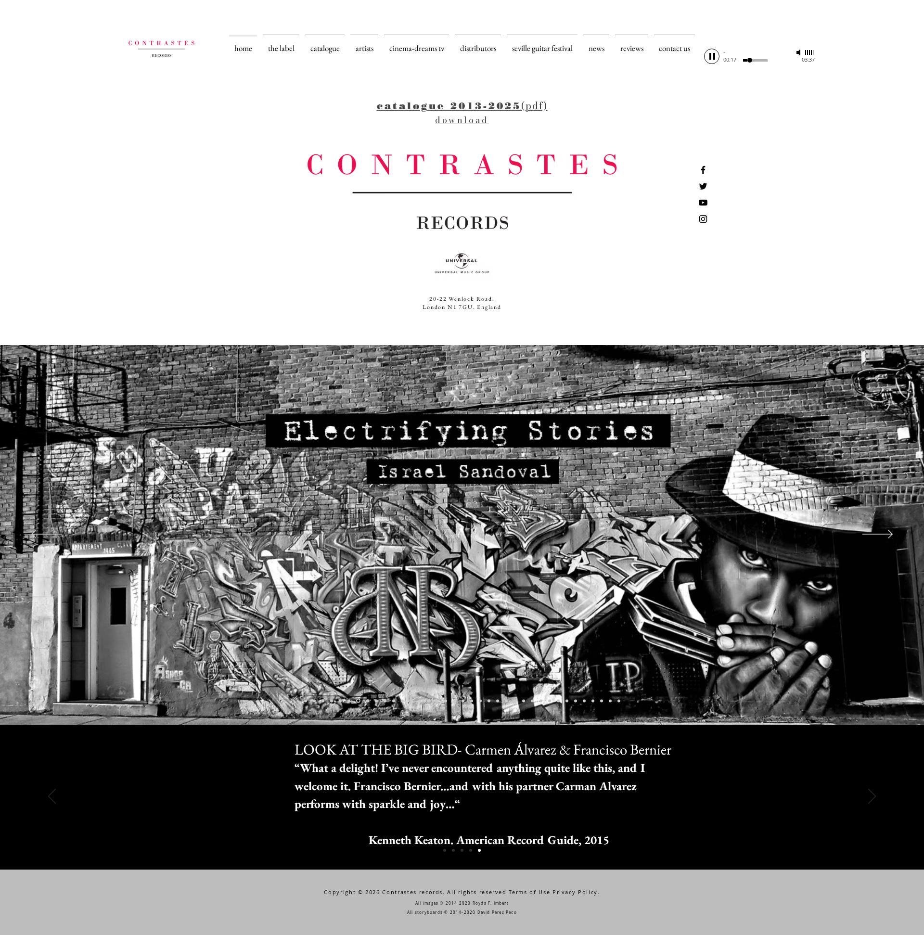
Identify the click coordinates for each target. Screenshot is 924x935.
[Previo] (46, 535)
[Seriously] (454, 700)
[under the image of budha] (376, 700)
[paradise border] (358, 701)
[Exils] (549, 700)
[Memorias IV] (480, 700)
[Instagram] (703, 219)
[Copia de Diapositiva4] (479, 850)
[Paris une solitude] (331, 700)
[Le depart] (385, 700)
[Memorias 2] (497, 700)
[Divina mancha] (489, 700)
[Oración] (463, 700)
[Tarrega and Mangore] (566, 700)
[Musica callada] (445, 700)
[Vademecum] (471, 700)
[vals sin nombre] (305, 700)
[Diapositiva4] (470, 850)
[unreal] (419, 700)
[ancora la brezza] (340, 700)
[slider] (810, 52)
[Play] (712, 56)
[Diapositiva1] (444, 850)
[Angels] (393, 700)
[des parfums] (506, 700)
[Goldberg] (540, 700)
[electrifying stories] (348, 700)
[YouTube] (703, 202)
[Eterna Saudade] (532, 700)
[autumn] (322, 700)
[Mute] (799, 52)
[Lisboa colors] (523, 700)
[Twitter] (703, 186)
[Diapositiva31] (575, 700)
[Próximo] (877, 535)
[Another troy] (314, 700)
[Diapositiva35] (601, 700)
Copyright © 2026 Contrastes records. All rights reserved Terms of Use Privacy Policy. (462, 892)
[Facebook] (703, 170)
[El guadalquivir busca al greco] (514, 700)
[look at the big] (367, 700)
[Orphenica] (437, 700)
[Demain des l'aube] (592, 700)
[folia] (411, 700)
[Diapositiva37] (618, 700)
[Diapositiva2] (453, 850)
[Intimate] (428, 700)
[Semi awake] (402, 700)
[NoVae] (610, 700)
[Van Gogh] (558, 700)
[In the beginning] (584, 700)
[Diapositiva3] (462, 850)
